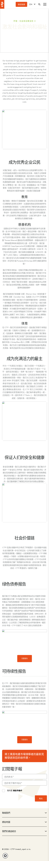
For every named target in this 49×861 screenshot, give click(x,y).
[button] (5, 855)
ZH (30, 4)
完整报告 (24, 658)
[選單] (44, 4)
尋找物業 (21, 4)
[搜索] (39, 4)
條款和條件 (17, 790)
